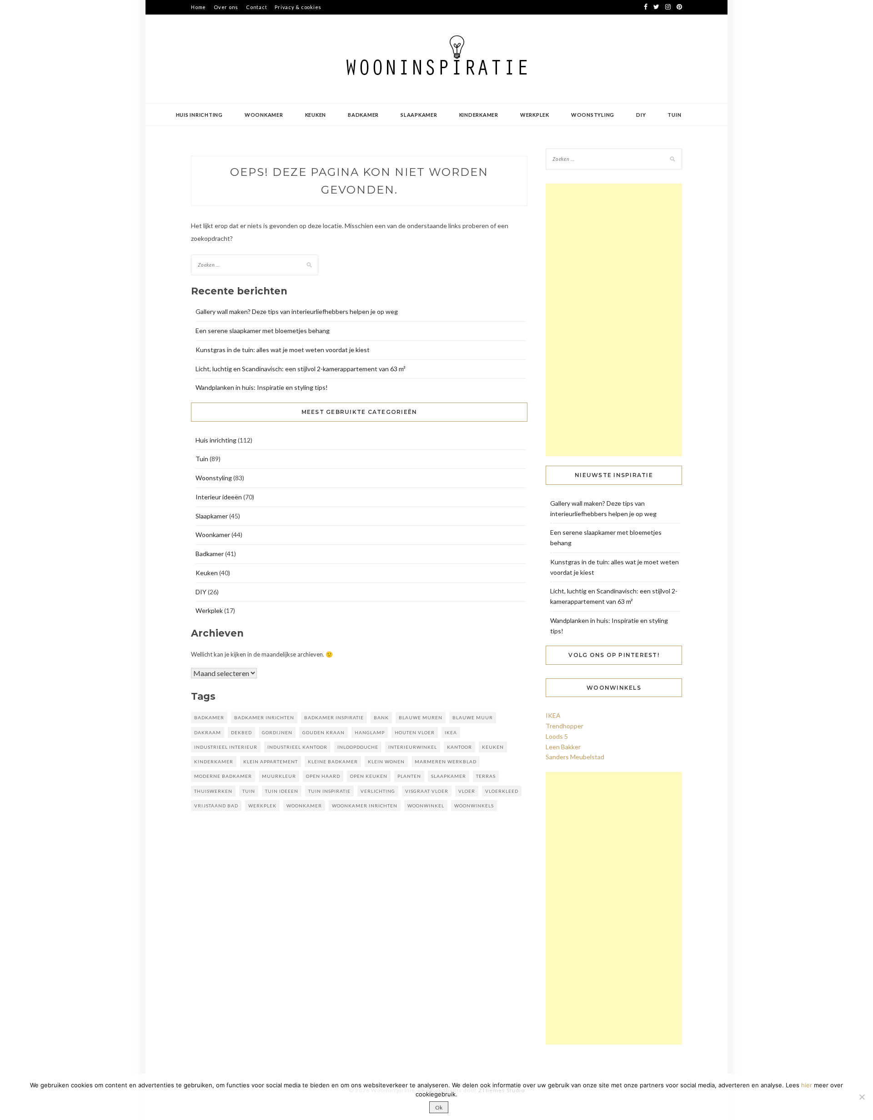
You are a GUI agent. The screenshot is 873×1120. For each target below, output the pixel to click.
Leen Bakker (563, 747)
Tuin (674, 115)
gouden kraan (323, 732)
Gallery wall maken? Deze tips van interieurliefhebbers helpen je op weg (297, 311)
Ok (438, 1107)
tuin (248, 791)
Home (198, 7)
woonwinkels (474, 805)
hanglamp (370, 732)
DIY (641, 115)
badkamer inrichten (264, 717)
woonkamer (304, 805)
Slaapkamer (419, 115)
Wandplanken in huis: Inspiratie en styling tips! (262, 387)
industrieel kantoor (297, 747)
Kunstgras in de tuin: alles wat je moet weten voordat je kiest (283, 349)
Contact (256, 7)
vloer (466, 791)
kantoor (459, 747)
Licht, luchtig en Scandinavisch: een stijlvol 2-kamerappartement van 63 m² (301, 369)
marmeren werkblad (446, 761)
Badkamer (363, 115)
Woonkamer (264, 115)
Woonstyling (592, 115)
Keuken (315, 115)
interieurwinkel (412, 747)
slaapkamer (448, 776)
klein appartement (270, 761)
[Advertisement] (614, 320)
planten (409, 776)
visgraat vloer (426, 791)
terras (486, 776)
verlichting (378, 791)
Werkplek (534, 115)
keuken (493, 747)
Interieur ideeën (219, 497)
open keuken (368, 776)
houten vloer (415, 732)
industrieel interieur (225, 747)
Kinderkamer (478, 115)
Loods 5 (557, 736)
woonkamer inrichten (364, 805)
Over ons (226, 7)
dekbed (241, 732)
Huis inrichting (199, 115)
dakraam (207, 732)
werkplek (262, 805)
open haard (323, 776)
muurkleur (279, 776)
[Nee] (861, 1096)
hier (806, 1085)
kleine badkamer (333, 761)
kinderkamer (213, 761)
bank (381, 717)
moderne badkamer (223, 776)
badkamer (209, 717)
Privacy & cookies (298, 7)
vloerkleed (501, 791)
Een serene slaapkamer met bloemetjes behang (263, 330)
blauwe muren (420, 717)
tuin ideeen (281, 791)
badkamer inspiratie (334, 717)
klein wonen (386, 761)
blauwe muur (472, 717)
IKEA (451, 732)
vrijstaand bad (216, 805)
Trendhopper (564, 726)
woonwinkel (425, 805)
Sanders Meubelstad (575, 757)
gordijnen (277, 732)
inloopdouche (357, 747)
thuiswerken (213, 791)
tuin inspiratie (329, 791)
